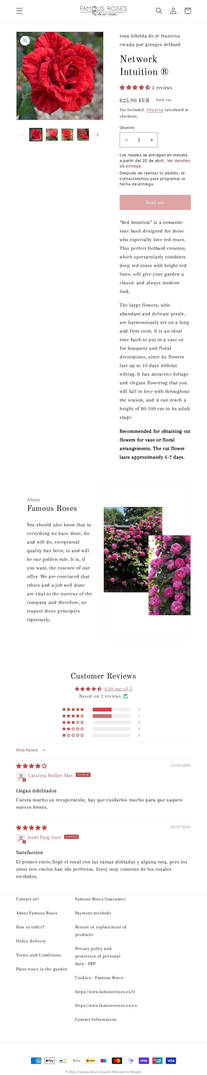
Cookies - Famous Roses (99, 977)
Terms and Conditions (38, 955)
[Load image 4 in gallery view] (83, 134)
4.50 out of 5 (118, 689)
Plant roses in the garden (41, 969)
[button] (19, 11)
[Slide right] (98, 135)
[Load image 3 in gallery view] (67, 134)
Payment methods (93, 912)
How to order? (30, 926)
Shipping (154, 109)
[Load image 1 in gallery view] (36, 134)
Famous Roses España (94, 1072)
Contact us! (27, 898)
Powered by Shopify (127, 1072)
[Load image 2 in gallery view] (51, 134)
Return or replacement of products (101, 930)
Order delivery (31, 940)
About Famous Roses (37, 912)
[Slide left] (22, 135)
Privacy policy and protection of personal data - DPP (97, 956)
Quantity (127, 127)
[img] (31, 766)
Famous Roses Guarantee (100, 898)
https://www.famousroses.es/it (105, 991)
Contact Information (95, 1019)
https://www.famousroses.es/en (106, 1005)
